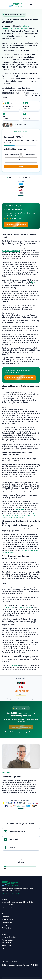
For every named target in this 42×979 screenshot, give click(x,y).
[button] (31, 5)
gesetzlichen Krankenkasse (11, 251)
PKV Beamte (6, 917)
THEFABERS (34, 965)
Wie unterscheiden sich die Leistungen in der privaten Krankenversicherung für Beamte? (19, 515)
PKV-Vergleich (6, 928)
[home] (15, 5)
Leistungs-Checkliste (9, 937)
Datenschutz (15, 961)
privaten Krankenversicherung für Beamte (15, 27)
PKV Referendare (7, 922)
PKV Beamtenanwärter (9, 920)
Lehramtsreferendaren (24, 607)
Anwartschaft (6, 943)
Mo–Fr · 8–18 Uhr (8, 905)
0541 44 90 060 (7, 908)
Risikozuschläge (7, 940)
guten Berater (14, 666)
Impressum (5, 961)
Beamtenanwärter (8, 607)
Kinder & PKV (6, 946)
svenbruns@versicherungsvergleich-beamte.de (17, 902)
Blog (3, 948)
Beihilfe (33, 282)
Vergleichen (20, 509)
